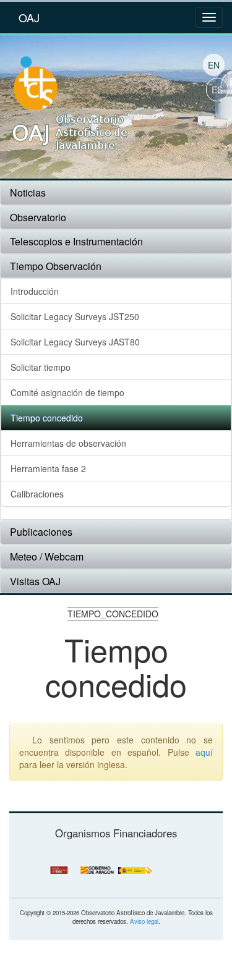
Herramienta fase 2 (48, 468)
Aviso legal (144, 921)
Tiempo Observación (55, 266)
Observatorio (38, 217)
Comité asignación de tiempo (67, 392)
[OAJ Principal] (69, 129)
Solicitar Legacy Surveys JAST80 (75, 342)
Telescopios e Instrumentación (76, 241)
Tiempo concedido (47, 418)
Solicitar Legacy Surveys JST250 (75, 316)
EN (214, 65)
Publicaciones (41, 532)
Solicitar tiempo (41, 367)
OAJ (29, 17)
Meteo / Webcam (47, 556)
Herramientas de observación (68, 443)
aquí (204, 752)
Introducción (35, 291)
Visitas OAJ (35, 581)
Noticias (28, 192)
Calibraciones (37, 494)
